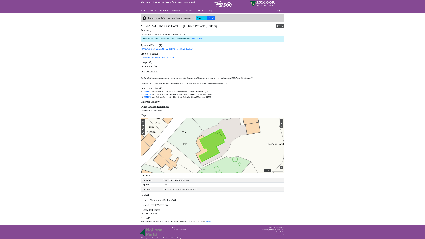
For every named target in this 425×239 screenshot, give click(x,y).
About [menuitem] (152, 10)
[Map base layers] (143, 125)
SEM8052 (147, 92)
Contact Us (172, 227)
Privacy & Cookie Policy (173, 238)
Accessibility (280, 234)
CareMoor (223, 4)
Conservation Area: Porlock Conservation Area (157, 57)
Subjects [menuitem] (163, 10)
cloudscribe (280, 232)
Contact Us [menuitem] (176, 10)
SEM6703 (147, 97)
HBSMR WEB (273, 229)
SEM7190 (147, 94)
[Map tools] (143, 133)
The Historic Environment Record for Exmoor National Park (168, 2)
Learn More (201, 18)
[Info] (143, 129)
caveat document (196, 39)
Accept (211, 18)
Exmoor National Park (262, 3)
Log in (279, 10)
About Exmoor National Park (177, 229)
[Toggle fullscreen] (281, 120)
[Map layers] (143, 121)
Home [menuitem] (143, 10)
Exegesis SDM (279, 227)
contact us (209, 221)
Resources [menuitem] (188, 10)
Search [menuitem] (200, 10)
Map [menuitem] (210, 10)
